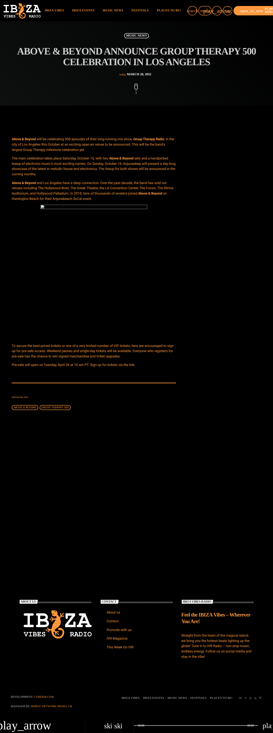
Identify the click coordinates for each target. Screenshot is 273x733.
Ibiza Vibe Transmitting (221, 331)
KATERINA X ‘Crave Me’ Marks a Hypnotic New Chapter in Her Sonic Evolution (230, 215)
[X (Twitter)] (246, 698)
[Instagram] (255, 698)
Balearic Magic (215, 418)
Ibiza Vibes (110, 499)
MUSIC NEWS (136, 35)
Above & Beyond (25, 407)
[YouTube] (240, 698)
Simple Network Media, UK (51, 706)
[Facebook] (260, 698)
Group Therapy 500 (55, 407)
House (198, 289)
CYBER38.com (44, 696)
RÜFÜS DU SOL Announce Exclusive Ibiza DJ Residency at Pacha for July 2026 (231, 193)
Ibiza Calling (214, 353)
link (132, 365)
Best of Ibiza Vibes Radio (221, 374)
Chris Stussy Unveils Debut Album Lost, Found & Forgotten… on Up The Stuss (232, 171)
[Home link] (22, 11)
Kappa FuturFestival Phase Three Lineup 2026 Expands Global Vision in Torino (231, 237)
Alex (25, 397)
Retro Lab (201, 297)
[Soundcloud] (250, 698)
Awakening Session (218, 396)
